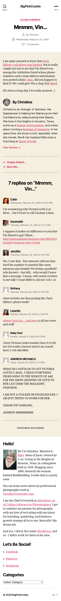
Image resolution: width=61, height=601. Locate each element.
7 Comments (32, 44)
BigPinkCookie (30, 6)
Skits (53, 83)
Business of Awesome (36, 129)
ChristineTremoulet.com (18, 494)
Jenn (30, 80)
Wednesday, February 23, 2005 (32, 39)
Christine (34, 34)
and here (32, 320)
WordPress (44, 531)
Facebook (12, 552)
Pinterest (11, 559)
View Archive (11, 147)
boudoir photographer (30, 125)
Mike (21, 455)
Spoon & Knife (27, 141)
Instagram (12, 566)
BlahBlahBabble (30, 19)
